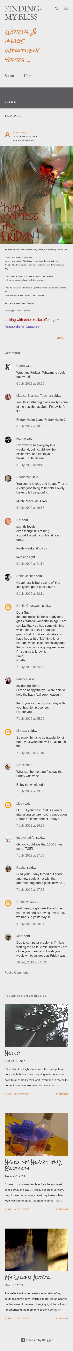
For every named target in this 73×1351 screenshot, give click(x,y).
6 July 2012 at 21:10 (30, 563)
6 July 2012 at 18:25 (30, 383)
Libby (20, 803)
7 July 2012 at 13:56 (30, 791)
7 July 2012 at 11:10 (30, 753)
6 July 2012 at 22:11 (30, 593)
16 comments (21, 1209)
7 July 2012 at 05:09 (30, 718)
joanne (21, 438)
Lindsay (21, 730)
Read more (62, 1094)
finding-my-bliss (23, 12)
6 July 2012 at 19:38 (30, 507)
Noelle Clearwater (28, 605)
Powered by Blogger (39, 1340)
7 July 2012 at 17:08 (30, 855)
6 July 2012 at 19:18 (30, 465)
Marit (19, 936)
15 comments (21, 1318)
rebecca (21, 679)
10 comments (21, 1094)
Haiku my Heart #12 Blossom (33, 1165)
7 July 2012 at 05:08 (30, 667)
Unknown (23, 901)
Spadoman (24, 477)
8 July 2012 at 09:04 (30, 924)
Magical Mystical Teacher (33, 395)
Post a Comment (16, 972)
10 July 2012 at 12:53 (31, 962)
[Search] (56, 7)
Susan (9, 75)
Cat (18, 520)
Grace (20, 765)
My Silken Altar (27, 1277)
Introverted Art (25, 837)
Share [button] (60, 337)
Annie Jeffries (25, 576)
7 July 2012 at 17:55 (30, 889)
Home (28, 75)
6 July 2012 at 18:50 (30, 426)
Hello (12, 1052)
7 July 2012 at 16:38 (30, 825)
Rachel (21, 867)
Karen (20, 365)
